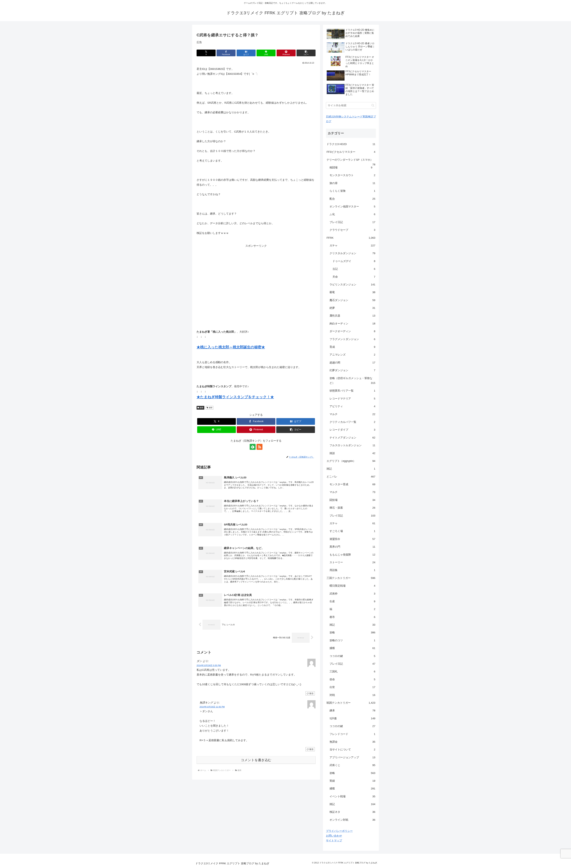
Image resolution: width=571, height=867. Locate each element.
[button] (306, 53)
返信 (311, 693)
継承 (201, 408)
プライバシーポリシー (339, 830)
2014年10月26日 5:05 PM (209, 665)
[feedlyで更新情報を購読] (253, 447)
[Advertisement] (256, 284)
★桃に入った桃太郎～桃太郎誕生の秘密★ (231, 347)
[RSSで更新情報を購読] (259, 447)
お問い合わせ (334, 835)
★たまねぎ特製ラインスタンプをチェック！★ (235, 397)
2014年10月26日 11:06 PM (212, 707)
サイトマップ (334, 840)
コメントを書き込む (256, 760)
